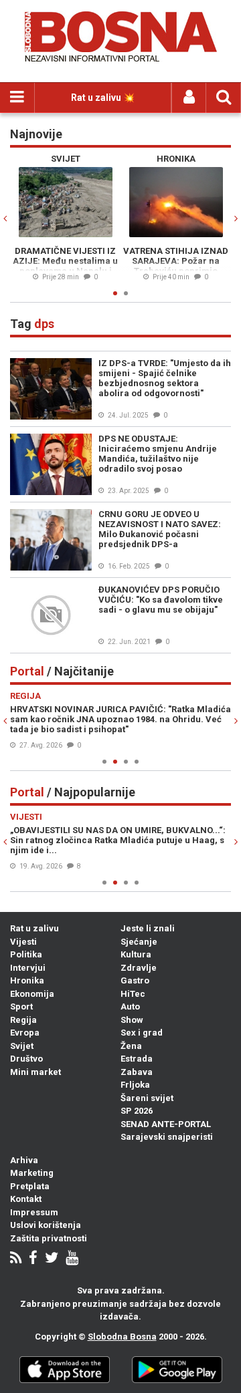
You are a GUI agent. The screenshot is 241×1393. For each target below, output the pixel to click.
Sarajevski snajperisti (166, 1137)
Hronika (27, 980)
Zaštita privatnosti (48, 1238)
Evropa (24, 1033)
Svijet (21, 1046)
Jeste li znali (147, 928)
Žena (131, 1046)
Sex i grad (141, 1033)
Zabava (136, 1072)
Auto (130, 1006)
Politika (26, 954)
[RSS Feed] (15, 1259)
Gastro (134, 980)
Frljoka (135, 1085)
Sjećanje (138, 942)
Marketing (32, 1173)
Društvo (26, 1059)
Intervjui (28, 968)
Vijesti (23, 942)
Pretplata (30, 1186)
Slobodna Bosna (122, 1337)
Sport (21, 1006)
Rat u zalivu (34, 928)
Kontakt (26, 1199)
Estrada (136, 1059)
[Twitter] (51, 1259)
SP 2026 (136, 1111)
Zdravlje (138, 968)
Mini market (35, 1072)
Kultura (135, 954)
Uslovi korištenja (45, 1225)
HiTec (132, 994)
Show (131, 1020)
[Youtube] (72, 1259)
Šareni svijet (146, 1098)
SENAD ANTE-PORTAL (165, 1124)
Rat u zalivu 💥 (103, 97)
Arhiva (24, 1160)
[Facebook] (33, 1259)
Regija (23, 1020)
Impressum (34, 1212)
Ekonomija (32, 994)
